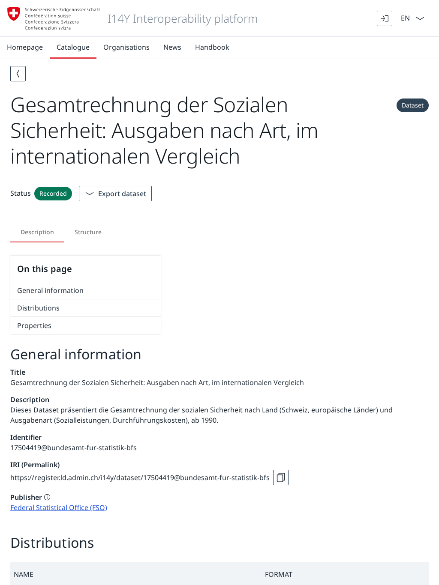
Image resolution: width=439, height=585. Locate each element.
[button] (136, 574)
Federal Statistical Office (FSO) (58, 507)
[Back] (18, 73)
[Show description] (47, 497)
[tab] (37, 232)
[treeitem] (85, 290)
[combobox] (404, 17)
